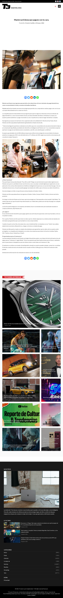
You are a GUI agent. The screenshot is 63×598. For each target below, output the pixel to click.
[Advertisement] (31, 36)
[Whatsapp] (37, 97)
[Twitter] (28, 97)
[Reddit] (31, 97)
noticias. (37, 252)
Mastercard (5, 108)
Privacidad (7, 580)
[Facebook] (25, 97)
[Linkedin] (34, 97)
